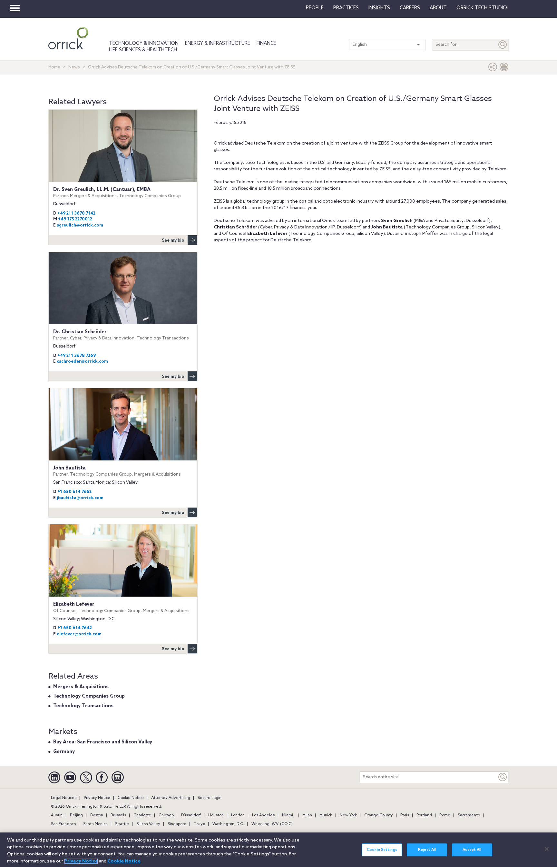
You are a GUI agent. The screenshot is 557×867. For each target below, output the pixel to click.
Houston (216, 815)
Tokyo (199, 824)
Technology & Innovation (144, 43)
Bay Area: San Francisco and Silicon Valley (102, 742)
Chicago (166, 815)
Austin (57, 815)
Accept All (472, 850)
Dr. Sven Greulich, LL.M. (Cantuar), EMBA (117, 192)
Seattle (122, 824)
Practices (346, 8)
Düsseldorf (191, 815)
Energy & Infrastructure (217, 43)
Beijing (76, 815)
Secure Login (209, 798)
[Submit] (503, 45)
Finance (266, 43)
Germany (64, 752)
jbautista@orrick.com (80, 498)
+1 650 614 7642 (74, 628)
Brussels (118, 815)
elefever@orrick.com (79, 634)
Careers (410, 8)
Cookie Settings (382, 850)
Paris (404, 815)
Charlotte (142, 815)
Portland (424, 815)
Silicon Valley (148, 824)
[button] (492, 68)
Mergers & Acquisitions (81, 687)
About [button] (438, 8)
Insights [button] (379, 8)
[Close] (547, 849)
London (238, 815)
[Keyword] (503, 777)
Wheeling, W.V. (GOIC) (272, 824)
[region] (278, 849)
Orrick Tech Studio (481, 8)
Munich (325, 815)
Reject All (427, 850)
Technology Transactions (83, 706)
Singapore (177, 824)
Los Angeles (263, 815)
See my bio (173, 240)
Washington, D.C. (228, 824)
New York (348, 815)
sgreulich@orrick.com (80, 225)
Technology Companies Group (89, 696)
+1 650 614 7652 (74, 491)
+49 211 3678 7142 (76, 213)
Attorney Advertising (170, 798)
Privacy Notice (97, 798)
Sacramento (469, 815)
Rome (444, 815)
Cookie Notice (131, 798)
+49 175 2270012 (75, 219)
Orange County (378, 815)
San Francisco (63, 824)
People (315, 8)
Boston (96, 815)
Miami (287, 815)
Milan (307, 815)
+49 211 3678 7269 (76, 355)
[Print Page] (504, 68)
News (74, 67)
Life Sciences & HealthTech (143, 50)
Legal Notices (63, 798)
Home (54, 67)
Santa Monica (95, 824)
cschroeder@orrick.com (82, 361)
